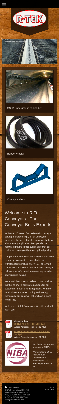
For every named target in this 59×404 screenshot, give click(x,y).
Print (10, 388)
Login (52, 387)
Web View (49, 389)
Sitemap (16, 388)
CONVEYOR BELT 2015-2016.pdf (29, 324)
